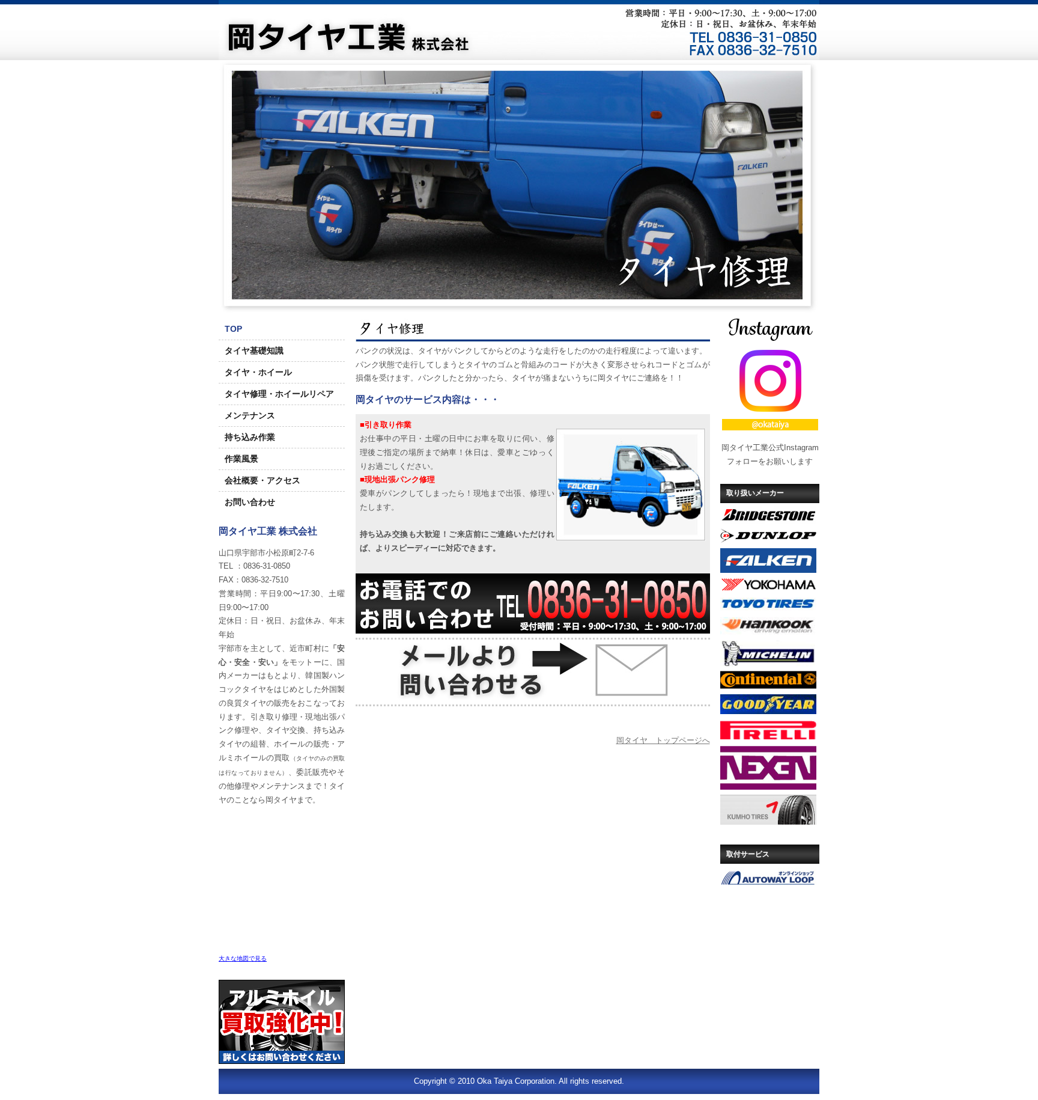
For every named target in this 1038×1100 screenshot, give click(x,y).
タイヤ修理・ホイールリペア (279, 394)
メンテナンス (250, 415)
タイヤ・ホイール (258, 372)
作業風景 (241, 458)
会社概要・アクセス (262, 480)
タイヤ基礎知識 (254, 350)
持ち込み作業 (250, 437)
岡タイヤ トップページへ (663, 740)
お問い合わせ (250, 502)
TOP (233, 329)
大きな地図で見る (243, 958)
